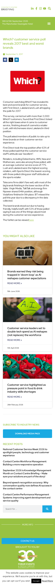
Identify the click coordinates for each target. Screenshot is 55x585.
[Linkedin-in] (32, 8)
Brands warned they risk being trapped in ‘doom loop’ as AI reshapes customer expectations (26, 275)
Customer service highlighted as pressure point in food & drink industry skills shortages (26, 388)
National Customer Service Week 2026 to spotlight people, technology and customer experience (26, 452)
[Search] (47, 508)
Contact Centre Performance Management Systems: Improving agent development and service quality (26, 497)
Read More (47, 580)
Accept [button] (36, 581)
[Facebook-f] (36, 8)
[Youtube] (44, 8)
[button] (49, 8)
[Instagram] (40, 8)
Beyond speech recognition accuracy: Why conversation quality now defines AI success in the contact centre (27, 485)
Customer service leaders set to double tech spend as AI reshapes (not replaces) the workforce (27, 331)
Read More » (14, 283)
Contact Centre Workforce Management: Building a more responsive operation (25, 463)
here (31, 220)
